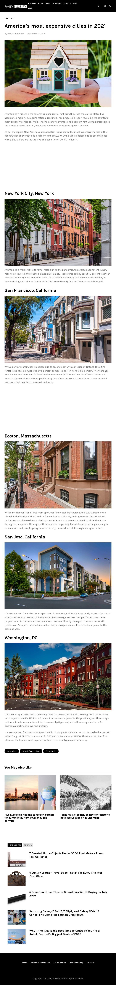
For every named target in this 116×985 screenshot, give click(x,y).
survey (83, 740)
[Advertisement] (58, 165)
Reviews (28, 845)
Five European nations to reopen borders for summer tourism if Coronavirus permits (30, 817)
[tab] (15, 845)
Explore (9, 19)
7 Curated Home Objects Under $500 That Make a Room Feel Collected (66, 855)
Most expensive (31, 751)
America (11, 751)
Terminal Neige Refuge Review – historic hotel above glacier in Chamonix (85, 816)
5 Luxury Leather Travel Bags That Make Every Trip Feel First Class (65, 874)
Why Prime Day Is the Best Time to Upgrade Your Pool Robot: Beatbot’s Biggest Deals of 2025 (64, 932)
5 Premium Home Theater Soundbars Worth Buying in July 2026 (68, 893)
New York (51, 751)
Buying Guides (14, 845)
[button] (58, 73)
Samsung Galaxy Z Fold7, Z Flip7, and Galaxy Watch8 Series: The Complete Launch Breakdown (64, 913)
